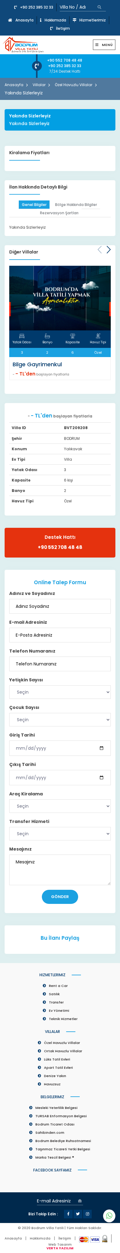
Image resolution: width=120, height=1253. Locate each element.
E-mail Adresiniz (28, 622)
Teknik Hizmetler (63, 1018)
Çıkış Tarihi (22, 764)
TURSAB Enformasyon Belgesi (61, 1116)
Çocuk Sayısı (24, 707)
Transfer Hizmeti (29, 821)
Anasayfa (24, 20)
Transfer (56, 1002)
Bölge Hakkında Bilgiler (76, 204)
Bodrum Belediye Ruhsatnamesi (63, 1140)
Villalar (39, 84)
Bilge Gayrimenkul (37, 364)
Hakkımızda (55, 20)
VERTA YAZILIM (60, 1248)
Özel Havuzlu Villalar (73, 84)
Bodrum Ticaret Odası (54, 1124)
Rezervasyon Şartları (59, 212)
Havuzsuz (52, 1084)
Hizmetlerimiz (92, 20)
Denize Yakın (55, 1075)
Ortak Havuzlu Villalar (63, 1051)
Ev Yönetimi (59, 1010)
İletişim (63, 28)
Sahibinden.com (49, 1132)
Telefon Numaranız (32, 651)
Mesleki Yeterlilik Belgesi (56, 1107)
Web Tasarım (60, 1244)
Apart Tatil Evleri (58, 1067)
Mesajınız (20, 849)
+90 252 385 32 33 (36, 7)
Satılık (54, 994)
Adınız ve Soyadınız (32, 593)
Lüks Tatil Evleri (57, 1059)
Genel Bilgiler (34, 204)
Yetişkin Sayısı (26, 680)
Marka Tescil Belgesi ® (54, 1157)
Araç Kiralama (26, 794)
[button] (108, 250)
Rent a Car (58, 985)
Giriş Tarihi (22, 735)
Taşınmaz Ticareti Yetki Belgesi (62, 1149)
